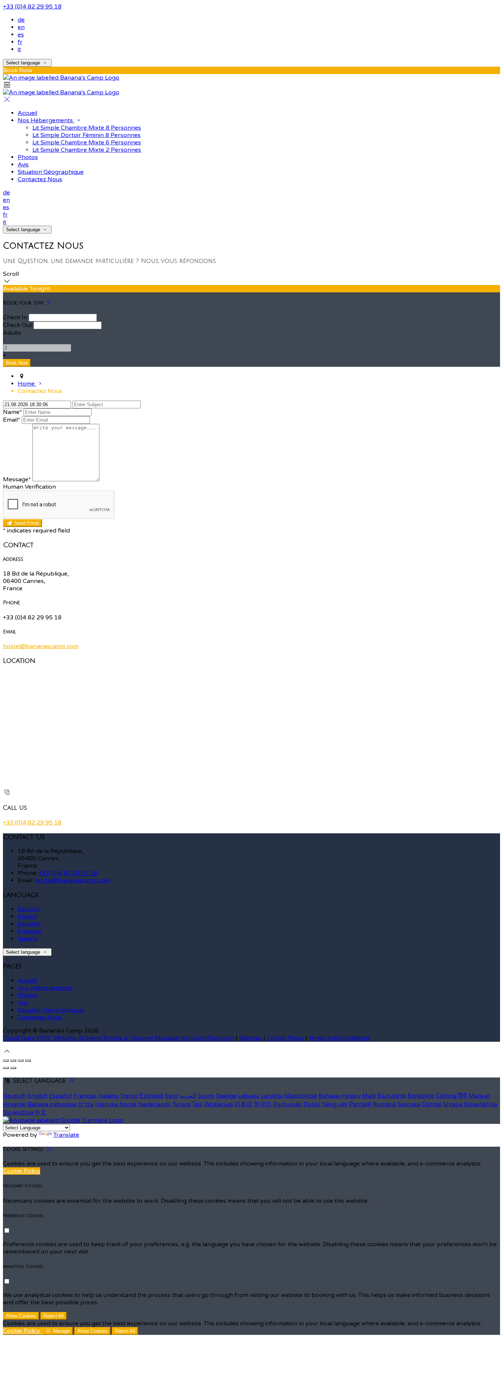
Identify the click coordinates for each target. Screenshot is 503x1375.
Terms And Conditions (339, 1038)
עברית (86, 1104)
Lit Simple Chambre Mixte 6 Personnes (86, 142)
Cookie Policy (285, 1038)
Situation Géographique (51, 172)
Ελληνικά (151, 1096)
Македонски (300, 1096)
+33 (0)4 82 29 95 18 (32, 6)
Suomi (205, 1096)
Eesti (171, 1096)
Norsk (128, 1104)
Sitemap (250, 1038)
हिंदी (462, 1096)
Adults (12, 333)
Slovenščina (480, 1104)
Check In (15, 317)
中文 (40, 1112)
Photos (28, 157)
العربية (188, 1096)
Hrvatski (14, 1104)
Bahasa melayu (339, 1096)
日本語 (243, 1104)
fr (20, 42)
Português (287, 1104)
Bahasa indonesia (52, 1104)
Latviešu (271, 1096)
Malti (369, 1096)
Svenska (408, 1104)
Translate (66, 1135)
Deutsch (29, 909)
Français (29, 931)
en (21, 27)
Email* (11, 419)
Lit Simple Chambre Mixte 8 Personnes (86, 127)
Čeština (446, 1096)
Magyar (479, 1096)
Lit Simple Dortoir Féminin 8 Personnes (86, 135)
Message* (17, 479)
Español (29, 924)
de (21, 20)
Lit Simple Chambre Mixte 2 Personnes (86, 150)
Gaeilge (226, 1096)
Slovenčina (18, 1112)
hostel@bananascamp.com (40, 646)
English (28, 916)
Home (27, 383)
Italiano (28, 938)
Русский (360, 1104)
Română (384, 1104)
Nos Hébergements (46, 120)
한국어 (262, 1104)
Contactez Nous (40, 179)
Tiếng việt (334, 1104)
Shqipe (452, 1104)
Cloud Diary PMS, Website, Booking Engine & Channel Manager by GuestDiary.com (118, 1038)
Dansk (129, 1096)
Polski (311, 1104)
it (19, 49)
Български (391, 1096)
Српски (432, 1104)
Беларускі (421, 1096)
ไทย (197, 1104)
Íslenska (106, 1104)
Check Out (17, 325)
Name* (12, 412)
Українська (218, 1104)
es (21, 34)
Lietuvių (248, 1096)
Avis (23, 164)
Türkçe (181, 1104)
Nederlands (154, 1104)
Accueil (27, 113)
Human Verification (29, 486)
